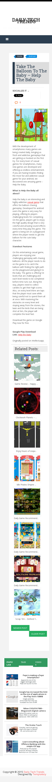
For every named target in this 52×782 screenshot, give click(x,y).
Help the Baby (24, 334)
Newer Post (20, 627)
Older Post (38, 633)
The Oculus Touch (33, 725)
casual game (33, 202)
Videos (38, 663)
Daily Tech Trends (26, 21)
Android (32, 56)
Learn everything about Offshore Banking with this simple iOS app (33, 744)
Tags (23, 662)
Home (19, 56)
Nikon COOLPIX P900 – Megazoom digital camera (33, 709)
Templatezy (39, 774)
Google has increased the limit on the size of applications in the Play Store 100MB (33, 694)
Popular (9, 663)
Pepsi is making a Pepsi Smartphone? (33, 676)
